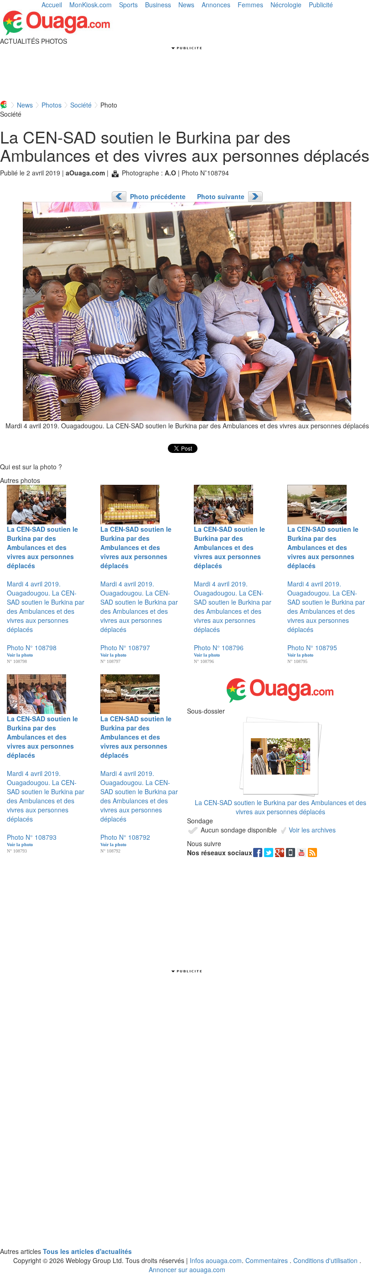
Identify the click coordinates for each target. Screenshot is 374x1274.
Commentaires (266, 1260)
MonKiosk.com (90, 4)
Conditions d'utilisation (325, 1260)
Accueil (52, 4)
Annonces (216, 4)
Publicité (321, 4)
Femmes (250, 4)
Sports (128, 4)
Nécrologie (285, 4)
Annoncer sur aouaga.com (187, 1269)
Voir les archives (311, 829)
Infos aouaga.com (216, 1260)
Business (158, 4)
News (186, 4)
